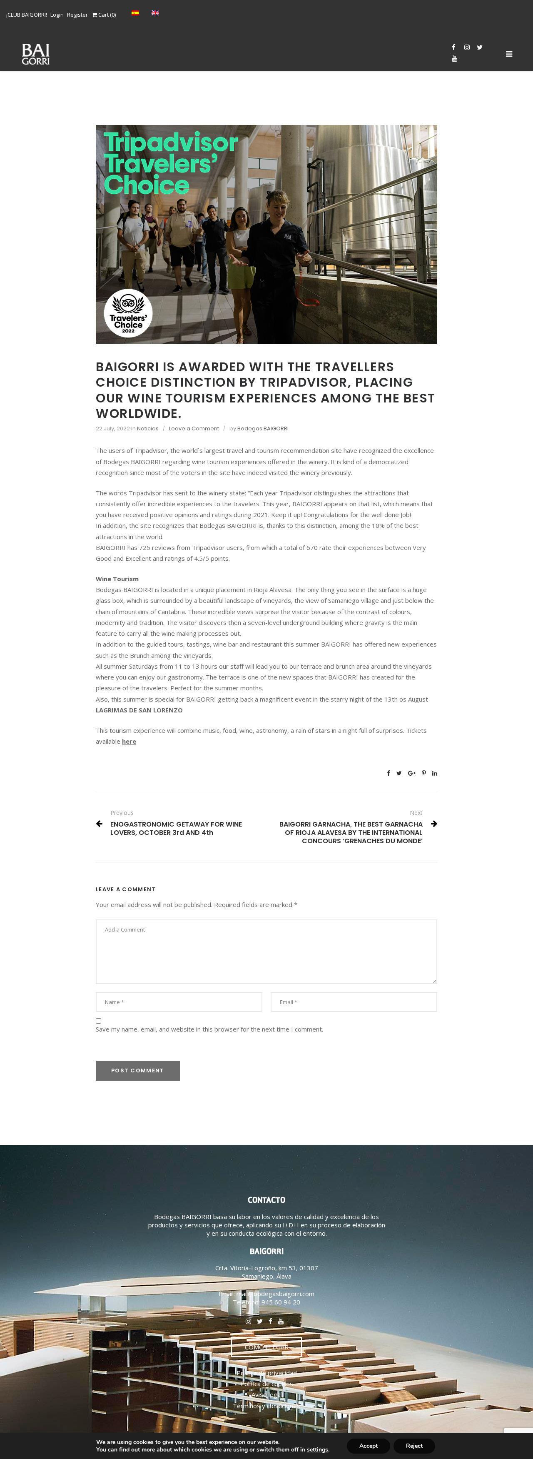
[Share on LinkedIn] (434, 773)
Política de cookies (266, 1383)
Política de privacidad (267, 1373)
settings (317, 1450)
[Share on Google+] (412, 773)
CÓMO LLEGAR (267, 1347)
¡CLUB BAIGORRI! (26, 14)
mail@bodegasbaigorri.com (275, 1293)
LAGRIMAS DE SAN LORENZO (139, 710)
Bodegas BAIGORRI (263, 428)
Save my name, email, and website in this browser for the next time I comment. (209, 1029)
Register (77, 14)
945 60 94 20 (281, 1302)
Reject (414, 1446)
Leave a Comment (194, 428)
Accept (368, 1446)
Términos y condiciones (266, 1406)
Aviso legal (267, 1394)
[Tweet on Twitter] (399, 773)
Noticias (148, 428)
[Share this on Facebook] (388, 773)
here (129, 741)
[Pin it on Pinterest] (424, 773)
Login (57, 14)
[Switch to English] (157, 12)
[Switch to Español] (137, 12)
